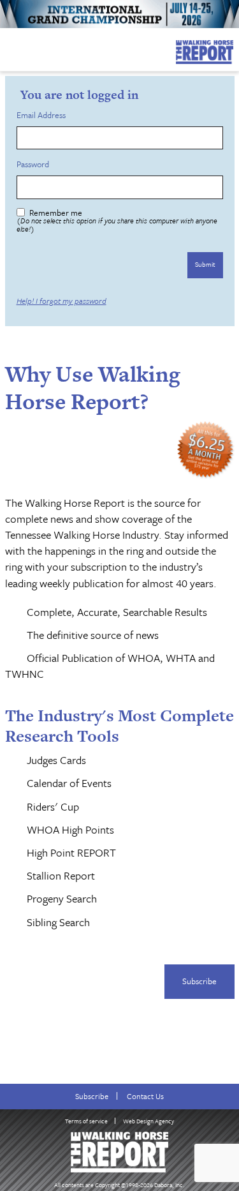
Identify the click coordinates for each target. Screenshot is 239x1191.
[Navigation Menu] (8, 48)
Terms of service (86, 1121)
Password (35, 164)
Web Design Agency (148, 1121)
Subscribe (199, 981)
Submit (205, 264)
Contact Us (145, 1096)
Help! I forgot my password (61, 300)
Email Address (43, 115)
